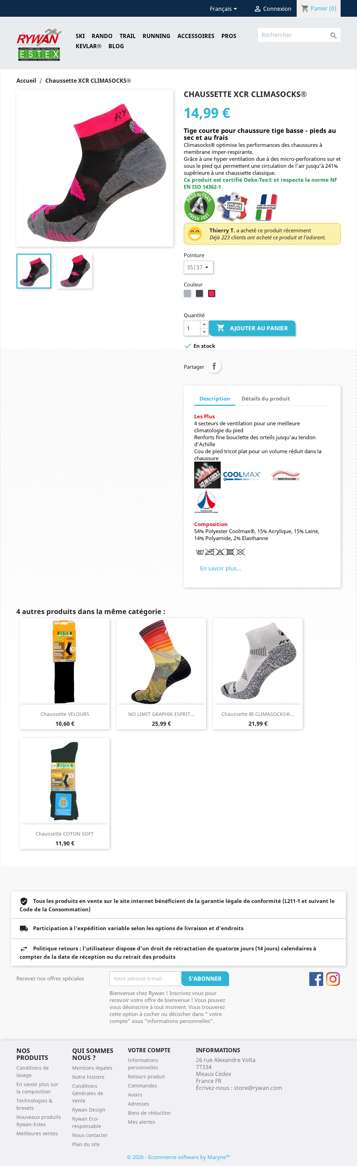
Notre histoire (88, 1077)
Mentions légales (92, 1067)
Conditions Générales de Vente (87, 1093)
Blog (116, 46)
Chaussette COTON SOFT (65, 833)
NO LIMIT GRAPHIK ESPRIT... (161, 714)
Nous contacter (90, 1135)
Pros (228, 36)
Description (214, 398)
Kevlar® (88, 46)
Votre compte (149, 1050)
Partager (214, 366)
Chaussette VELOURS (64, 714)
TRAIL (128, 36)
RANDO (102, 36)
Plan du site (86, 1144)
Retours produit (146, 1076)
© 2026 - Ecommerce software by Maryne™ (178, 1156)
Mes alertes (141, 1122)
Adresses (138, 1103)
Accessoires (195, 36)
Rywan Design (88, 1109)
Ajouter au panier (253, 328)
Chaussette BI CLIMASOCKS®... (257, 714)
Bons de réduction (149, 1112)
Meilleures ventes (37, 1133)
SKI (80, 36)
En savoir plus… (220, 568)
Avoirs (135, 1094)
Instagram (333, 979)
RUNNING (156, 36)
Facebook (316, 979)
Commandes (142, 1085)
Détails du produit (266, 398)
